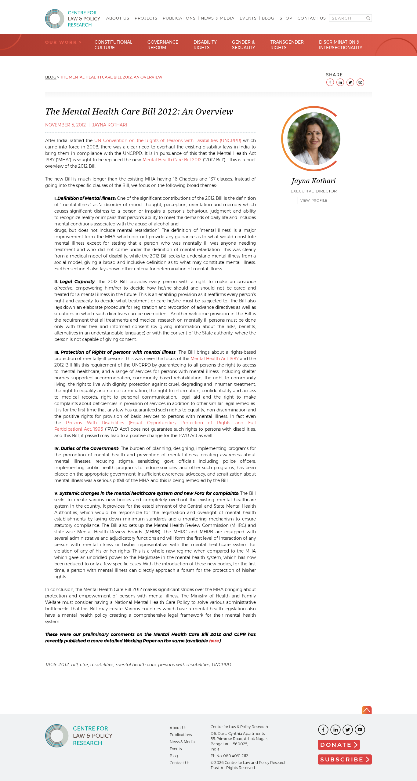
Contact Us (312, 18)
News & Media (217, 18)
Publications (179, 18)
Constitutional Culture (113, 44)
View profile (314, 200)
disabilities (102, 664)
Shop (286, 18)
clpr (84, 664)
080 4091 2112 (235, 756)
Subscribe (342, 759)
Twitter (347, 729)
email (360, 82)
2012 (63, 664)
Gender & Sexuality (243, 44)
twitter (350, 82)
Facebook (323, 729)
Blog (268, 18)
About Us (117, 18)
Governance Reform (162, 44)
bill (74, 664)
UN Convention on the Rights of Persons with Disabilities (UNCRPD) (167, 140)
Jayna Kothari (109, 125)
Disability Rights (205, 44)
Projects (146, 18)
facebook (330, 82)
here (214, 641)
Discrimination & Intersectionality (340, 44)
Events (248, 18)
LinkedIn (335, 729)
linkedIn (340, 82)
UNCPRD (221, 664)
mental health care (136, 664)
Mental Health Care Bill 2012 (172, 159)
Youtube (359, 729)
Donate (336, 744)
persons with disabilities (184, 664)
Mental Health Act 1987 (214, 358)
